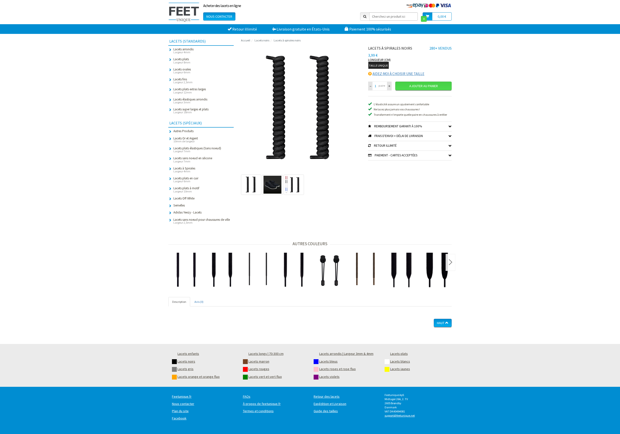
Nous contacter (219, 16)
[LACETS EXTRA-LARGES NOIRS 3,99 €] (401, 271)
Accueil (245, 40)
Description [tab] (179, 302)
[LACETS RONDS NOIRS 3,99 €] (186, 271)
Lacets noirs (262, 40)
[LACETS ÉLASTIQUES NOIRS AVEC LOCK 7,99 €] (330, 271)
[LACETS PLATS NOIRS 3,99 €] (222, 271)
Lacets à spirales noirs (287, 40)
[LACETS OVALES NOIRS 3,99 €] (294, 271)
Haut (441, 323)
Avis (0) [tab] (198, 302)
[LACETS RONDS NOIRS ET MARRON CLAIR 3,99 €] (365, 271)
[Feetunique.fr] (184, 12)
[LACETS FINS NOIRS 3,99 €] (258, 271)
